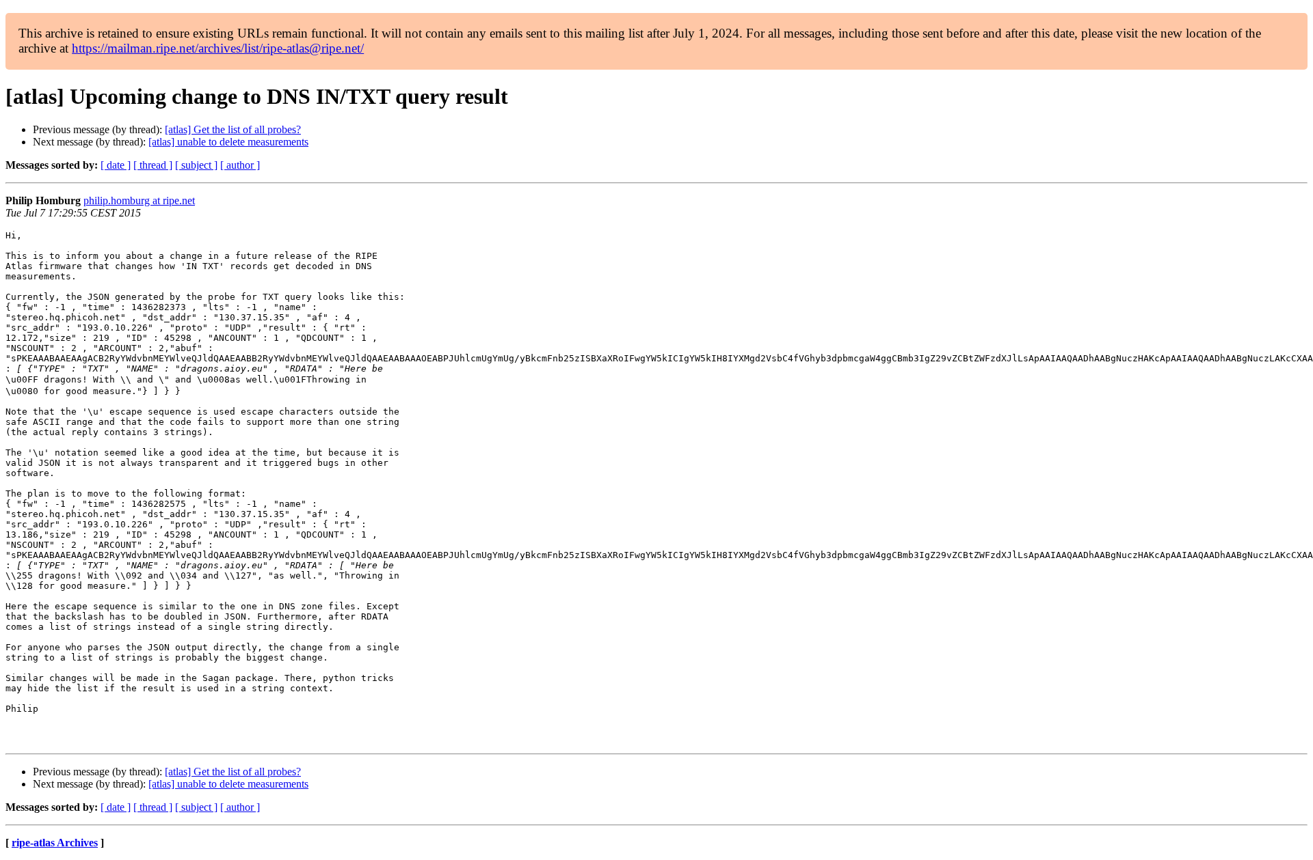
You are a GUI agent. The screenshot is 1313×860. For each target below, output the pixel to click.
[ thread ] (152, 165)
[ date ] (116, 165)
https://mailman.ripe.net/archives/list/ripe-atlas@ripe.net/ (218, 48)
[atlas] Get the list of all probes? (233, 129)
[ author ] (240, 165)
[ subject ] (196, 165)
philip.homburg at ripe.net (139, 200)
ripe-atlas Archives (55, 842)
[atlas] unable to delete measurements (228, 142)
